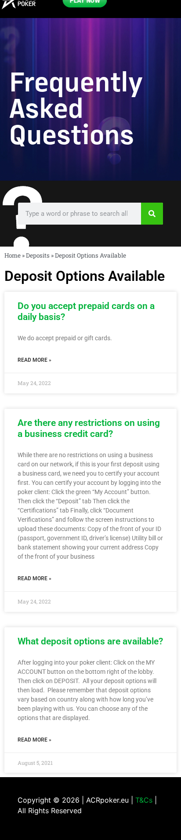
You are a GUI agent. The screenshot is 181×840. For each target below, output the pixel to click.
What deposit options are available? (90, 641)
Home (12, 255)
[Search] (152, 214)
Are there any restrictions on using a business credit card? (89, 428)
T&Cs (143, 800)
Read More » (34, 360)
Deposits (38, 255)
